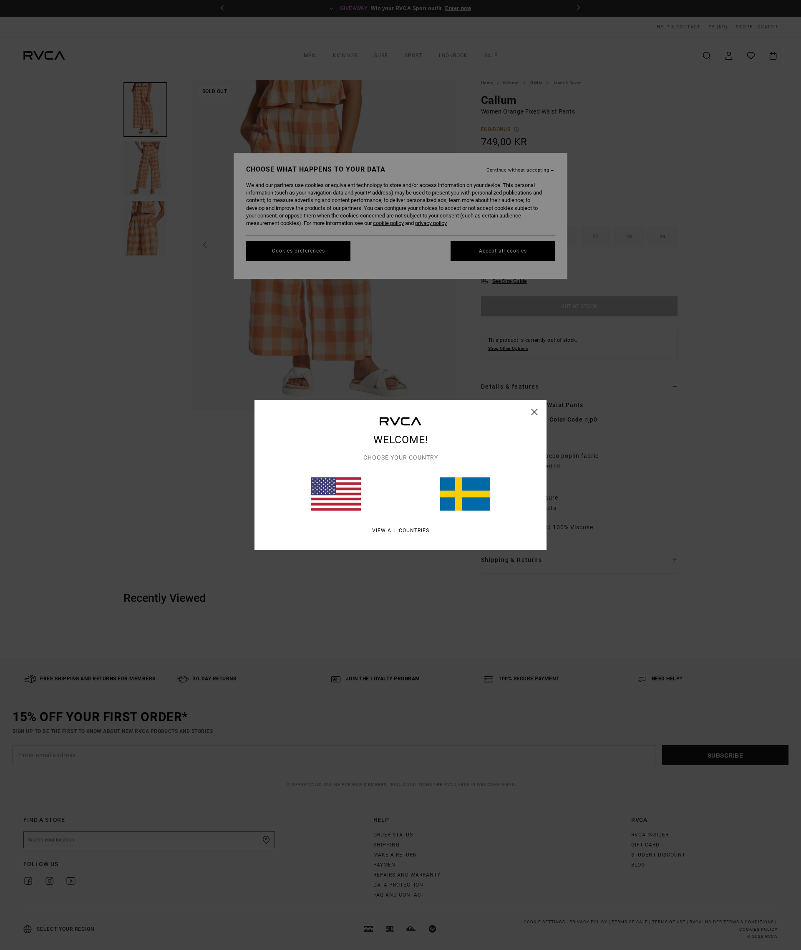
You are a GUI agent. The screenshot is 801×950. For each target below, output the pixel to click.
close (534, 412)
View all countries (400, 530)
